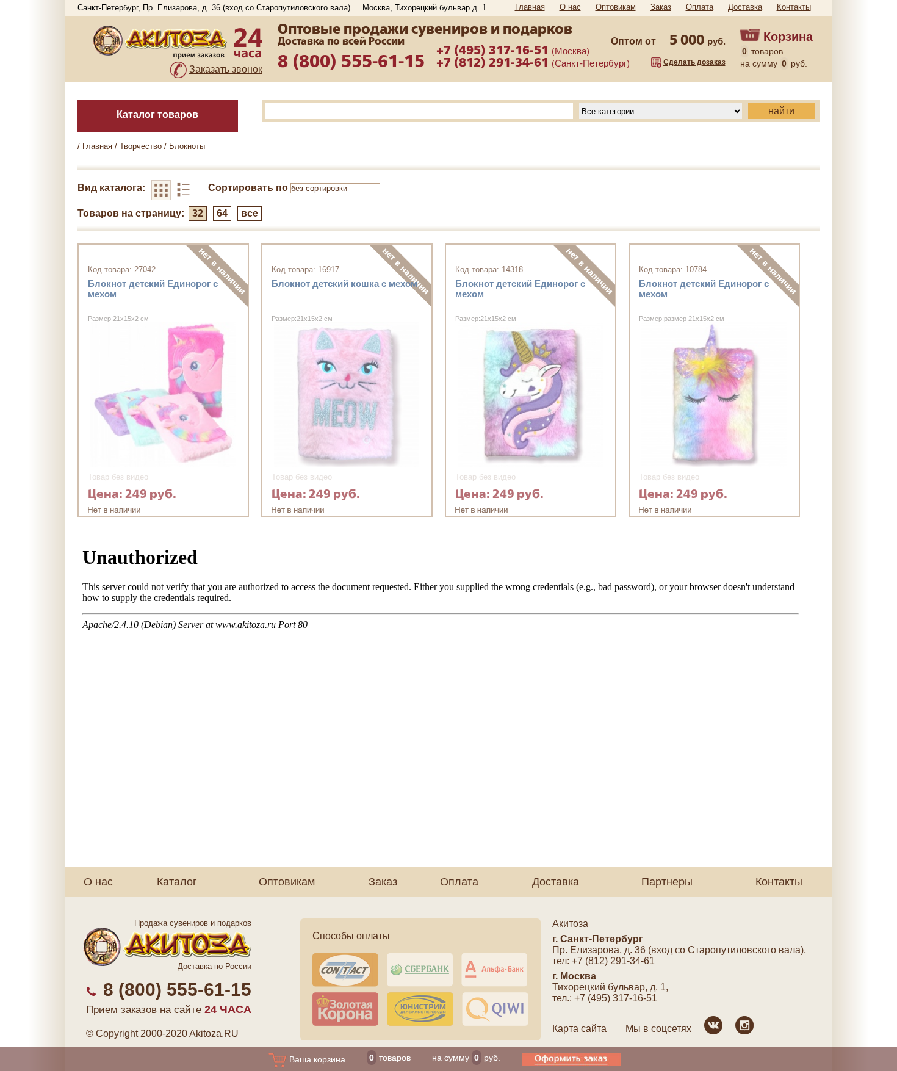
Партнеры (667, 882)
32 (197, 213)
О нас (570, 7)
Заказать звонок (225, 69)
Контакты (794, 7)
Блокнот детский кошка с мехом (344, 283)
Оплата (699, 7)
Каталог (177, 882)
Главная (530, 7)
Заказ (660, 7)
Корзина (788, 36)
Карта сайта (579, 1028)
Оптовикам (616, 7)
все (249, 213)
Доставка (745, 7)
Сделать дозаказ (694, 62)
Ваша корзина (316, 1059)
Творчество (141, 146)
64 (222, 213)
